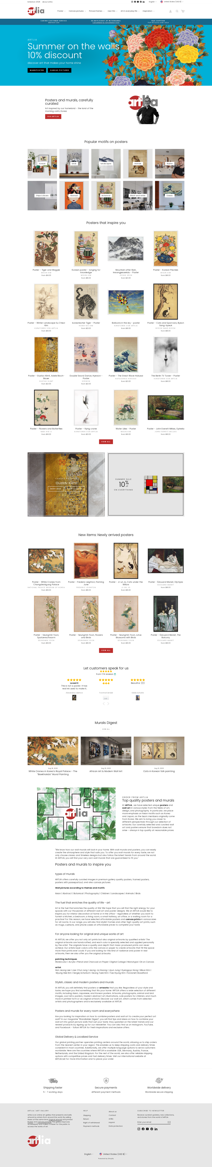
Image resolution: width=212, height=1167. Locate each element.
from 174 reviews (104, 674)
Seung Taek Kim (100, 972)
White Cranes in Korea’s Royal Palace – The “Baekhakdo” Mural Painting (53, 773)
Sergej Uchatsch (81, 972)
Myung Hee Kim (63, 972)
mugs (61, 924)
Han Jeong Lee (62, 970)
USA (119, 1050)
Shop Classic (74, 489)
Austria (136, 1050)
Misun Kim (145, 970)
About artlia (47, 2)
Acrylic (72, 961)
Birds (138, 893)
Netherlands (61, 1053)
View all (106, 442)
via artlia (53, 116)
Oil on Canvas (147, 961)
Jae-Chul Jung (79, 970)
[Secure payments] (106, 1080)
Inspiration (148, 11)
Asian (58, 893)
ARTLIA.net (60, 1059)
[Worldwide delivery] (159, 1080)
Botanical (78, 893)
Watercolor (61, 961)
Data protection (116, 1126)
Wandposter (37, 70)
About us (112, 1111)
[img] (106, 671)
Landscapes (117, 893)
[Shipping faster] (53, 1080)
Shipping (87, 1115)
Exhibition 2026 (34, 2)
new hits (112, 11)
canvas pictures (102, 882)
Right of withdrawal (91, 1122)
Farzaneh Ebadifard (137, 972)
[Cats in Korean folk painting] (159, 751)
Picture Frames (96, 11)
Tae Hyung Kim (117, 972)
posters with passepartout (69, 882)
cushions (69, 924)
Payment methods (91, 1126)
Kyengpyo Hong (130, 970)
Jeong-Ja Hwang (98, 970)
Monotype (132, 961)
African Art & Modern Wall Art (106, 771)
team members (150, 816)
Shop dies (55, 489)
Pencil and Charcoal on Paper (93, 961)
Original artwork (55, 1119)
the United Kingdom (84, 1053)
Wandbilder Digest (88, 1019)
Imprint (112, 1122)
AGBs (111, 1119)
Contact (112, 1115)
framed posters (141, 879)
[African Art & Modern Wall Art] (106, 751)
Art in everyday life (129, 11)
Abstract (67, 893)
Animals (130, 893)
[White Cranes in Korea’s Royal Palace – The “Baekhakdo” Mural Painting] (53, 751)
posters (128, 879)
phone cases (86, 924)
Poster (61, 11)
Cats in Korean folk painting (159, 771)
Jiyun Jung (114, 970)
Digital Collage (118, 961)
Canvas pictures (76, 11)
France (144, 1050)
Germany (127, 1050)
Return (86, 1119)
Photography (92, 893)
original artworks (102, 953)
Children (105, 893)
